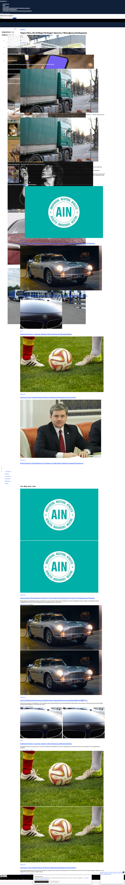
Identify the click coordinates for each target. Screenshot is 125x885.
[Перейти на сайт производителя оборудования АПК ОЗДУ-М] (112, 878)
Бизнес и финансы (11, 40)
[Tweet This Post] (64, 467)
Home (4, 5)
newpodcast (23, 42)
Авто (6, 47)
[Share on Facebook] (64, 466)
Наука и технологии (11, 54)
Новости (7, 34)
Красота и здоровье (11, 60)
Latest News (6, 6)
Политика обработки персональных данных (16, 8)
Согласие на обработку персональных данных (17, 11)
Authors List (6, 4)
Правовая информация (10, 9)
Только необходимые (54, 881)
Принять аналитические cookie (41, 881)
